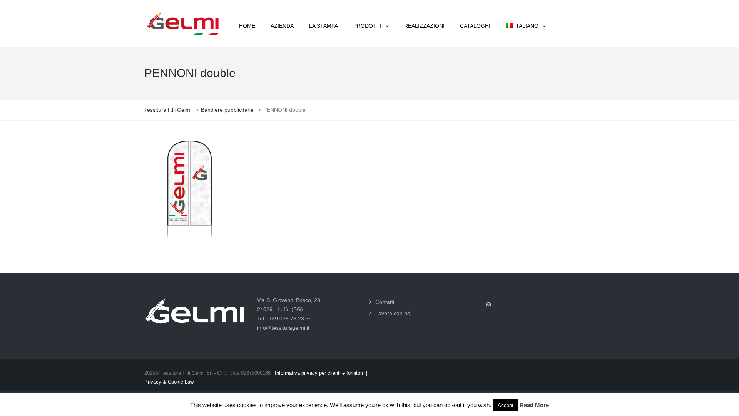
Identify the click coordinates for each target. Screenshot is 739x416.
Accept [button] (505, 405)
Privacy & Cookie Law (169, 382)
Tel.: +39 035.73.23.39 (284, 318)
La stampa (323, 26)
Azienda (282, 26)
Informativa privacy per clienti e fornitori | (321, 373)
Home (247, 26)
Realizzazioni (424, 26)
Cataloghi (475, 26)
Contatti (384, 302)
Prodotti (367, 26)
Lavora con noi (393, 313)
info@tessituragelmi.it (283, 328)
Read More (534, 405)
